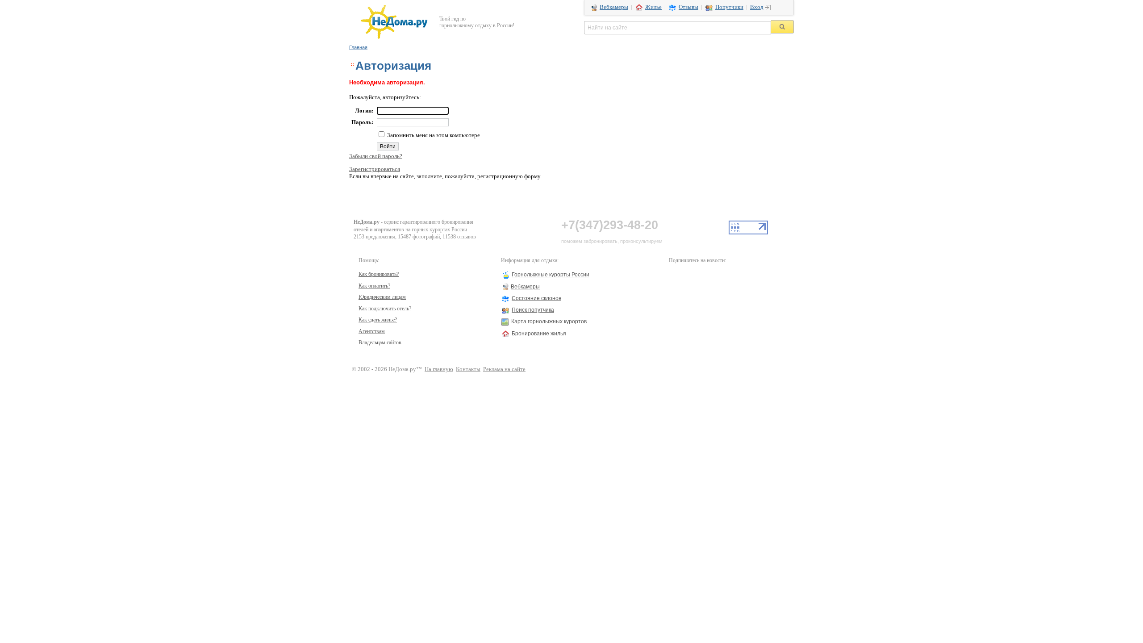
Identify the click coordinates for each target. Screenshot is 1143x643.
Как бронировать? (379, 274)
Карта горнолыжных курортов (549, 321)
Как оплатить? (374, 286)
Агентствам (372, 331)
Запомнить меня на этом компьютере (433, 135)
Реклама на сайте (504, 369)
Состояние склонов (536, 298)
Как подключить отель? (385, 308)
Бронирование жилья (539, 333)
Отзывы (688, 7)
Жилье (653, 7)
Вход (756, 7)
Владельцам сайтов (380, 342)
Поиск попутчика (533, 310)
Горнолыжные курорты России (550, 274)
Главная (358, 47)
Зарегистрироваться (374, 169)
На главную (439, 369)
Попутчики (729, 7)
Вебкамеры (614, 7)
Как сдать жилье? (378, 320)
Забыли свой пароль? (375, 156)
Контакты (468, 369)
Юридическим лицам (382, 297)
